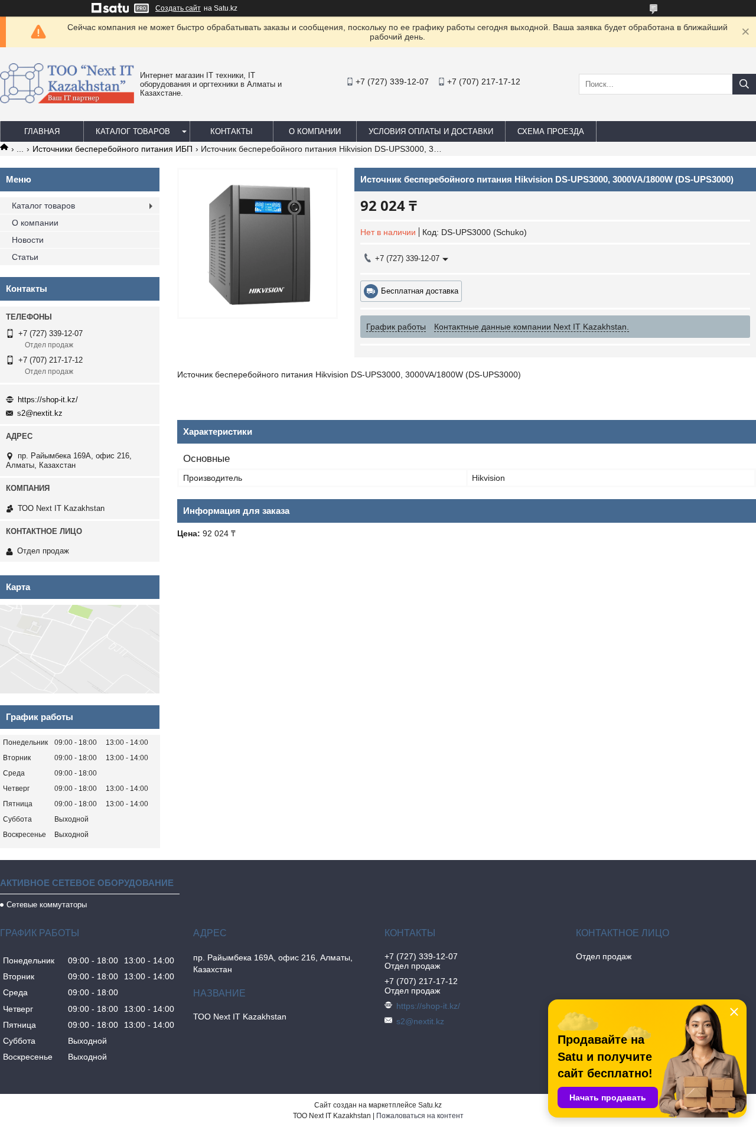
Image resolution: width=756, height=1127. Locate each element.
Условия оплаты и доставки (431, 131)
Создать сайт (178, 8)
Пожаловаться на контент (420, 1116)
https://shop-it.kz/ (48, 399)
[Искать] (744, 84)
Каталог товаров (133, 131)
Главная (42, 131)
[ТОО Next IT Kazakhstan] (67, 100)
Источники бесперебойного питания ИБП (112, 149)
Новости (28, 240)
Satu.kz (430, 1105)
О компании (315, 131)
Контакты (231, 131)
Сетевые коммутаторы (46, 904)
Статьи (25, 257)
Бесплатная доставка (419, 290)
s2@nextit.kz (40, 413)
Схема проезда (550, 131)
